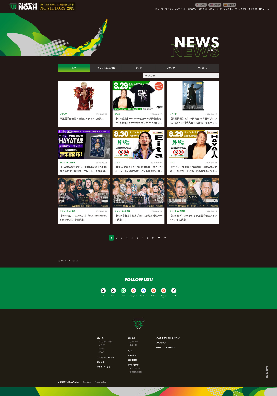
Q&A (130, 350)
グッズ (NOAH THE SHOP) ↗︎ (168, 338)
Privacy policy (100, 382)
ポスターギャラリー (104, 367)
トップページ (62, 260)
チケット (102, 348)
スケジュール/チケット (105, 357)
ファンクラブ (161, 342)
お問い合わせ (133, 364)
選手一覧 (133, 345)
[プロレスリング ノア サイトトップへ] (23, 6)
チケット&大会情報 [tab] (106, 68)
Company (87, 382)
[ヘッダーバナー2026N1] (57, 6)
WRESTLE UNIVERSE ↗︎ (166, 347)
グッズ (101, 352)
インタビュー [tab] (203, 68)
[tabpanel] (138, 152)
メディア (102, 345)
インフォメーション (105, 341)
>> (165, 237)
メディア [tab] (171, 68)
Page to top (267, 372)
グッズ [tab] (138, 68)
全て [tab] (74, 68)
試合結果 (100, 362)
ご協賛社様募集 (136, 372)
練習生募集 (132, 360)
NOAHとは (132, 355)
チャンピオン (134, 341)
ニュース (100, 338)
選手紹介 (131, 338)
